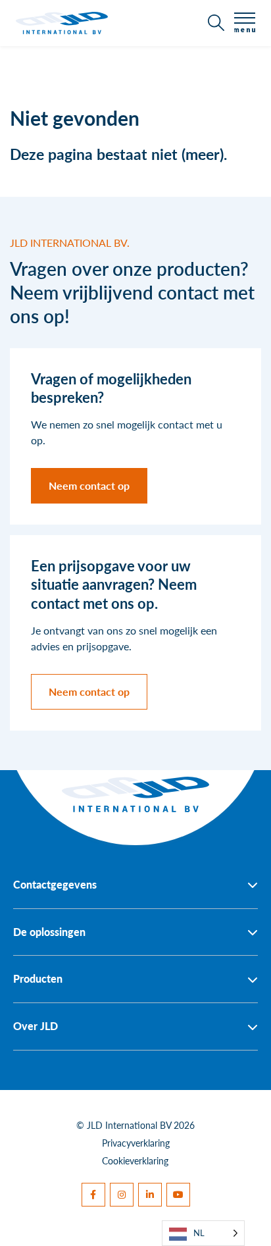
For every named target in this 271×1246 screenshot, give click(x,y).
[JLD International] (62, 23)
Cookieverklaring (135, 1160)
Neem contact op (89, 485)
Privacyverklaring (136, 1142)
